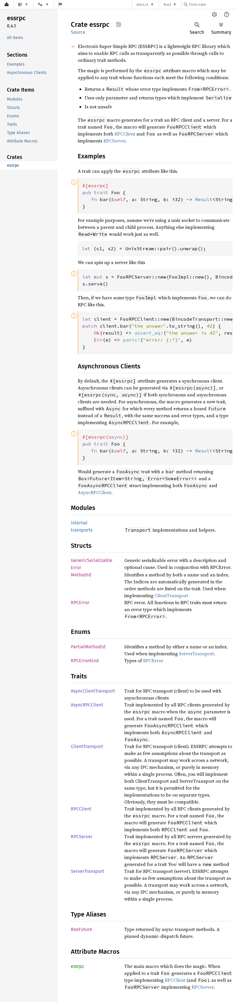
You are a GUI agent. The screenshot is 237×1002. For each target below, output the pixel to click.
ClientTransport (171, 595)
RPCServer (114, 141)
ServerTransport (196, 653)
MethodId (81, 575)
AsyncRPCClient (94, 492)
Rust (167, 4)
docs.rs (142, 4)
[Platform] (43, 4)
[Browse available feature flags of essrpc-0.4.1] (60, 4)
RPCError (80, 602)
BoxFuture (81, 929)
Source (78, 32)
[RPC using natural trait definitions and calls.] (23, 4)
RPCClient (124, 134)
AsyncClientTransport (93, 691)
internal (79, 523)
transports (81, 530)
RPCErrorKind (85, 660)
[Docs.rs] (6, 4)
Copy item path (118, 24)
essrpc (77, 966)
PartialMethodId (88, 647)
